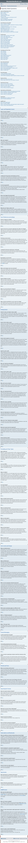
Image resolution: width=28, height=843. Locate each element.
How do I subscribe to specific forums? (7, 93)
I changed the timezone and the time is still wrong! (8, 26)
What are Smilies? (3, 53)
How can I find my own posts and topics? (7, 87)
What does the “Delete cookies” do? (6, 20)
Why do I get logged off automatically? (7, 19)
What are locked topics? (4, 58)
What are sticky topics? (4, 57)
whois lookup (22, 814)
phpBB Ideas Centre (22, 803)
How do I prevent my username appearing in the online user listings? (11, 24)
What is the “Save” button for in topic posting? (8, 45)
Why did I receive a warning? (5, 43)
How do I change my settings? (5, 23)
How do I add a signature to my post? (6, 37)
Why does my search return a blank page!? (7, 85)
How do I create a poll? (4, 38)
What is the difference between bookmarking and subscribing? (10, 91)
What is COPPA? (3, 13)
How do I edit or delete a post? (5, 36)
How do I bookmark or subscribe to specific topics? (9, 92)
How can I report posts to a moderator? (7, 44)
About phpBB (22, 795)
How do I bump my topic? (5, 47)
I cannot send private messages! (6, 73)
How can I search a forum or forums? (7, 83)
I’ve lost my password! (4, 18)
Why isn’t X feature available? (5, 103)
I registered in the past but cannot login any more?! (9, 17)
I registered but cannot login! (5, 15)
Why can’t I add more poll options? (6, 39)
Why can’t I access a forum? (5, 41)
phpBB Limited (3, 794)
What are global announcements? (6, 55)
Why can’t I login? (3, 16)
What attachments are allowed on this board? (8, 97)
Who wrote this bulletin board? (5, 102)
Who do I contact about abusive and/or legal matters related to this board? (12, 104)
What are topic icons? (4, 59)
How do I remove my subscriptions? (6, 94)
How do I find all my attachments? (6, 98)
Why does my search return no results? (7, 84)
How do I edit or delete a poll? (5, 40)
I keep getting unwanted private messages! (7, 74)
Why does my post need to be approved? (7, 46)
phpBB (3, 263)
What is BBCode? (3, 51)
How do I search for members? (5, 86)
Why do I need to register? (5, 12)
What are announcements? (5, 56)
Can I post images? (4, 54)
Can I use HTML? (3, 52)
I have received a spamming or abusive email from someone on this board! (12, 75)
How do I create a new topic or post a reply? (8, 35)
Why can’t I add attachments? (5, 42)
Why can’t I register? (4, 14)
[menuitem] (2, 4)
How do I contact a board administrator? (7, 105)
